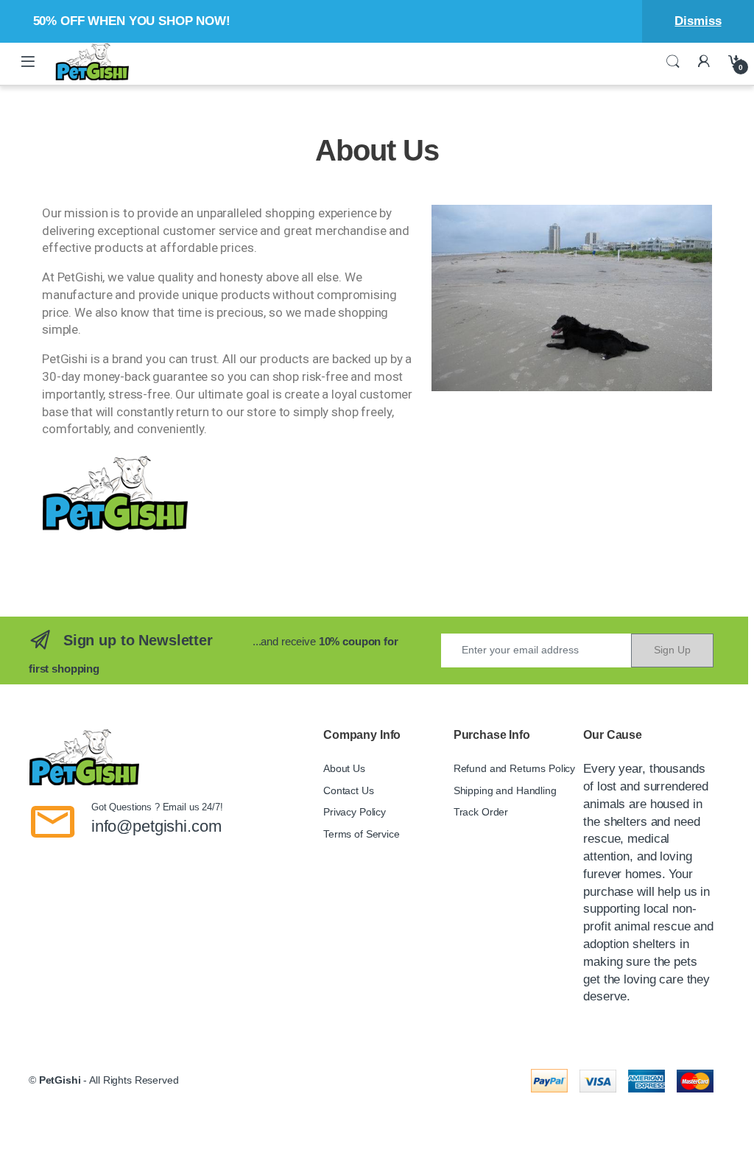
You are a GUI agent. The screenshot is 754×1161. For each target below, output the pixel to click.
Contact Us (348, 790)
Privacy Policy (354, 812)
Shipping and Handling (505, 790)
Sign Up (672, 650)
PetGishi (60, 1080)
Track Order (481, 812)
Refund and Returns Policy (515, 768)
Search (673, 62)
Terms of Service (361, 834)
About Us (344, 768)
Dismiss (697, 21)
